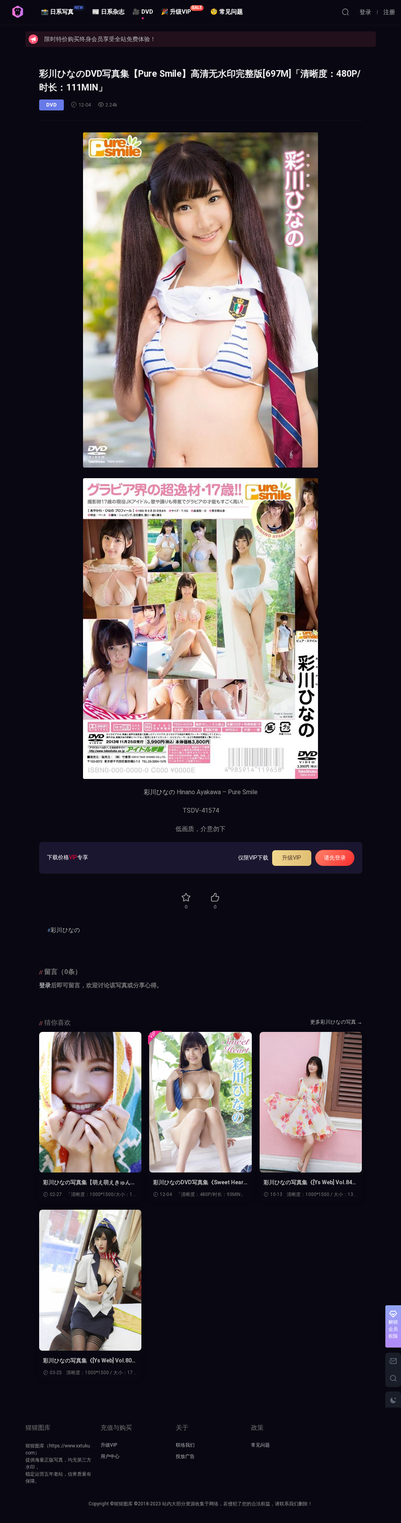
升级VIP (291, 858)
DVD (51, 105)
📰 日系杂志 (108, 11)
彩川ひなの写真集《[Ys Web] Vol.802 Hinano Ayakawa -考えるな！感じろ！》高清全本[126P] (89, 1360)
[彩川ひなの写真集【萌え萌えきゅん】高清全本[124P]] (90, 1102)
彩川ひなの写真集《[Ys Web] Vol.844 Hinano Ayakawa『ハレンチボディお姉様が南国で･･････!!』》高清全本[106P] (310, 1182)
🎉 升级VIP (181, 10)
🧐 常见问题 (226, 11)
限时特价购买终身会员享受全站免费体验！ (100, 39)
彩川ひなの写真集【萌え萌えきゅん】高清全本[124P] (89, 1182)
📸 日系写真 (62, 10)
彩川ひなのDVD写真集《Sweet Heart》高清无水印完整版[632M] (198, 1182)
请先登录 (335, 858)
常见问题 (260, 1445)
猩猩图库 (17, 11)
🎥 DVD (142, 11)
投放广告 (185, 1456)
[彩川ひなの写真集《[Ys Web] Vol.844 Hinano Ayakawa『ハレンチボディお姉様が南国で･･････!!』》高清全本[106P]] (311, 1102)
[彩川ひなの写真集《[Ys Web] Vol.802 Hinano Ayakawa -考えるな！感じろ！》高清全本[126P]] (90, 1280)
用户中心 (110, 1456)
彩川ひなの (159, 792)
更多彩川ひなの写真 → (336, 1021)
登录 (45, 985)
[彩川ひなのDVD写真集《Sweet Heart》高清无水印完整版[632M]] (200, 1102)
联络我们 (185, 1445)
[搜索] (345, 12)
